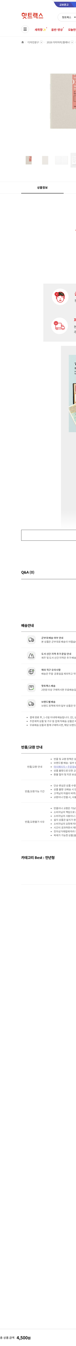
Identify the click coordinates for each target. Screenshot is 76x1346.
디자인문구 (33, 42)
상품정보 (42, 187)
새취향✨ (40, 29)
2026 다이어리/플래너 (58, 42)
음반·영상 (57, 29)
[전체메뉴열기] (25, 29)
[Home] (22, 42)
